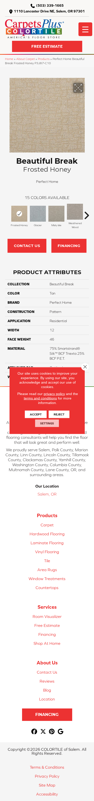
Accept (36, 414)
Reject (59, 414)
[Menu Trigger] (85, 29)
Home (9, 58)
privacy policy (54, 394)
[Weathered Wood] (75, 211)
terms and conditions (40, 398)
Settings (47, 423)
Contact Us (27, 245)
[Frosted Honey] (19, 213)
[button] (47, 46)
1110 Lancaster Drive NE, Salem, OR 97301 (49, 11)
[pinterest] (52, 732)
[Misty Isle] (56, 213)
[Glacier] (38, 213)
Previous (7, 212)
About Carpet (25, 58)
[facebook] (34, 732)
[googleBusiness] (60, 732)
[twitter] (43, 732)
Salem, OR (47, 494)
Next (86, 212)
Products (44, 58)
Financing (69, 245)
